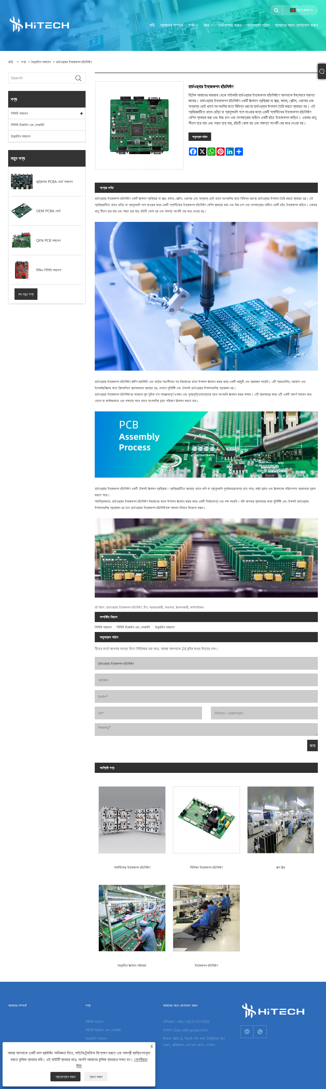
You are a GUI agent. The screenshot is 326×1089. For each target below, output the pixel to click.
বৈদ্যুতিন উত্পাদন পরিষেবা (132, 965)
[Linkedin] (247, 1031)
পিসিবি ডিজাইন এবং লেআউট (27, 124)
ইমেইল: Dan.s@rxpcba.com (185, 1029)
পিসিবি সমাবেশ (19, 113)
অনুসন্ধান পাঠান (199, 137)
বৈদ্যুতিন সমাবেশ (41, 61)
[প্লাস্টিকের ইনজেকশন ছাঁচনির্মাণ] (132, 818)
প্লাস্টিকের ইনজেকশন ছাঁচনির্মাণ (132, 867)
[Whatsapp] (260, 1031)
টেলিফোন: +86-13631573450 (186, 1021)
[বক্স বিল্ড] (280, 818)
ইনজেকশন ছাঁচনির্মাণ (206, 965)
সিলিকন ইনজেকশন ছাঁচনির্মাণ (206, 867)
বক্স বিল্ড (280, 867)
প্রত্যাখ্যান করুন (65, 1076)
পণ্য (23, 61)
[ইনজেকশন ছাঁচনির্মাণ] (206, 916)
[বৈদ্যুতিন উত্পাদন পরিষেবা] (132, 916)
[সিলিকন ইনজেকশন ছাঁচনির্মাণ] (206, 818)
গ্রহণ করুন (95, 1076)
